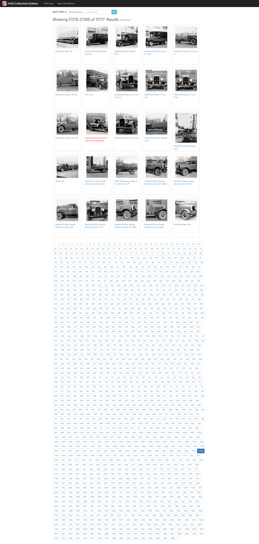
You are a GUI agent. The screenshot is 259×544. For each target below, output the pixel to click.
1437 (106, 529)
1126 (139, 460)
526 (106, 340)
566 (62, 350)
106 (169, 258)
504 (121, 336)
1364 (186, 510)
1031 (63, 441)
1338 (148, 506)
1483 (136, 538)
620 (111, 359)
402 (62, 317)
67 (104, 253)
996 (114, 432)
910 (160, 414)
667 (114, 368)
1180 (70, 474)
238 (87, 285)
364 (126, 308)
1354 (114, 510)
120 (103, 262)
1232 (141, 483)
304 (202, 294)
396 (176, 313)
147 (117, 267)
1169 (141, 469)
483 (132, 331)
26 (183, 244)
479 (106, 331)
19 (146, 244)
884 (144, 409)
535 (164, 340)
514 (184, 336)
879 (111, 409)
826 (68, 400)
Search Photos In (60, 11)
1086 (157, 451)
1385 (183, 515)
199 (143, 276)
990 (75, 432)
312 (99, 299)
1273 (135, 492)
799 (202, 391)
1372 (91, 515)
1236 (169, 483)
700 (179, 372)
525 (100, 340)
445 (184, 322)
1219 (197, 478)
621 (117, 359)
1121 (104, 460)
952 (127, 423)
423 (196, 317)
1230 (127, 483)
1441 (135, 529)
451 (75, 327)
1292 (121, 497)
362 (113, 308)
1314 (127, 501)
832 (107, 400)
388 (125, 313)
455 (100, 327)
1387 (197, 515)
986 (197, 428)
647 (133, 363)
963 (199, 423)
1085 (149, 451)
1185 (105, 474)
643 (107, 363)
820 (183, 395)
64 (88, 253)
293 (132, 294)
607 (179, 354)
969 (88, 428)
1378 (133, 515)
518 (55, 340)
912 (172, 414)
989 (68, 432)
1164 (105, 469)
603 (153, 354)
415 (145, 317)
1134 (194, 460)
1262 (56, 492)
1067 (173, 446)
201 (156, 276)
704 (55, 377)
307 (68, 299)
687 (94, 372)
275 (169, 290)
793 (163, 391)
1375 (112, 515)
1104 (135, 455)
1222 (70, 483)
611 (55, 359)
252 (176, 285)
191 (93, 276)
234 (61, 285)
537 (176, 340)
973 (113, 428)
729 (62, 382)
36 (87, 248)
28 (193, 244)
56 (195, 248)
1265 (78, 492)
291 (119, 294)
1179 (63, 474)
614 (73, 359)
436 (126, 322)
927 (119, 418)
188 (74, 276)
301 (183, 294)
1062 (137, 446)
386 (112, 313)
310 (87, 299)
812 (133, 395)
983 (177, 428)
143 (92, 267)
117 (85, 262)
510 (160, 336)
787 (125, 391)
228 (173, 281)
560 (173, 345)
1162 (91, 469)
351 (195, 304)
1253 (142, 487)
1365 (193, 510)
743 (149, 382)
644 (113, 363)
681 (55, 372)
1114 (56, 460)
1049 (194, 441)
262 (87, 290)
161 (55, 271)
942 (62, 423)
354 (62, 308)
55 (190, 248)
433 (106, 322)
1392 (85, 520)
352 (201, 304)
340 (124, 304)
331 (68, 304)
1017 (112, 437)
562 (186, 345)
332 (74, 304)
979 (151, 428)
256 (201, 285)
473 (68, 331)
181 (179, 271)
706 (68, 377)
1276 (156, 492)
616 (86, 359)
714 (118, 377)
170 (111, 271)
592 (82, 354)
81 (179, 253)
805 (88, 395)
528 (119, 340)
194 (111, 276)
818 (170, 395)
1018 (119, 437)
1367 (56, 515)
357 (81, 308)
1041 (135, 441)
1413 (84, 524)
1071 (202, 446)
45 (135, 248)
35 (82, 248)
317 (130, 299)
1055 (85, 446)
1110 (178, 455)
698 (166, 372)
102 (144, 258)
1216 (176, 478)
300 (177, 294)
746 (168, 382)
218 (111, 281)
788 (132, 391)
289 (106, 294)
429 (81, 322)
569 (82, 350)
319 (143, 299)
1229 (120, 483)
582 (165, 350)
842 (171, 400)
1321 (176, 501)
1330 (92, 506)
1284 (63, 497)
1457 (99, 533)
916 (197, 414)
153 (155, 267)
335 (93, 304)
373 (182, 308)
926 (113, 418)
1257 (171, 487)
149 (130, 267)
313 (106, 299)
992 (88, 432)
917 (55, 418)
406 (88, 317)
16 (130, 244)
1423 (156, 524)
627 (155, 359)
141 (80, 267)
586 (191, 350)
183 (191, 271)
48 (152, 248)
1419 (127, 524)
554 (134, 345)
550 (108, 345)
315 (118, 299)
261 (81, 290)
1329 (84, 506)
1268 (99, 492)
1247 (99, 487)
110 (194, 258)
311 (94, 299)
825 (62, 400)
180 (173, 271)
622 (123, 359)
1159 (70, 469)
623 (129, 359)
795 (176, 391)
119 (97, 262)
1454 (77, 533)
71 (126, 253)
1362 (171, 510)
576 (126, 350)
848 (62, 405)
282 (61, 294)
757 (87, 386)
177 (154, 271)
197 (131, 276)
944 (75, 423)
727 (199, 377)
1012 (77, 437)
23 (167, 244)
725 (186, 377)
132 (177, 262)
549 (101, 345)
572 (101, 350)
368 (151, 308)
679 (190, 368)
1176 (189, 469)
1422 (149, 524)
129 (159, 262)
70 (121, 253)
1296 (150, 497)
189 (80, 276)
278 (188, 290)
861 (147, 405)
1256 (164, 487)
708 (81, 377)
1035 (92, 441)
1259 (186, 487)
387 (118, 313)
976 (132, 428)
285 (81, 294)
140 (74, 267)
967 (75, 428)
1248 (106, 487)
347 (169, 304)
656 (192, 363)
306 (62, 299)
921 (81, 418)
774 (195, 386)
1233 (148, 483)
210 (62, 281)
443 (171, 322)
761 (113, 386)
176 (148, 271)
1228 (113, 483)
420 (177, 317)
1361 (164, 510)
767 (151, 386)
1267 (92, 492)
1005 (177, 432)
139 (67, 267)
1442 (143, 529)
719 (149, 377)
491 (185, 331)
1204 (92, 478)
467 (178, 327)
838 (145, 400)
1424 (163, 524)
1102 (121, 455)
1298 (164, 497)
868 (192, 405)
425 (55, 322)
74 (142, 253)
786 (119, 391)
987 (55, 432)
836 (132, 400)
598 (121, 354)
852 (88, 405)
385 (106, 313)
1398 (128, 520)
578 (139, 350)
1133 (187, 460)
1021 (140, 437)
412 (126, 317)
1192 (155, 474)
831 (100, 400)
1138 (70, 464)
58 (55, 253)
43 (125, 248)
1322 (183, 501)
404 (75, 317)
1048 (187, 441)
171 (118, 271)
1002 (155, 432)
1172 (161, 469)
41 (114, 248)
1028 (191, 437)
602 (147, 354)
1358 (143, 510)
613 (67, 359)
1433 (77, 529)
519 (61, 340)
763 (126, 386)
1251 (128, 487)
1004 (170, 432)
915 (191, 414)
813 (139, 395)
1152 (168, 464)
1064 (151, 446)
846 (197, 400)
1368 (63, 515)
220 (123, 281)
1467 (172, 533)
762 (119, 386)
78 (163, 253)
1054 (78, 446)
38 (98, 248)
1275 (149, 492)
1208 (121, 478)
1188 (126, 474)
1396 (114, 520)
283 (68, 294)
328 (199, 299)
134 (189, 262)
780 (81, 391)
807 (101, 395)
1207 (113, 478)
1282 (199, 492)
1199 (56, 478)
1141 (91, 464)
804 (81, 395)
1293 (128, 497)
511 (166, 336)
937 (183, 418)
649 (146, 363)
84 (195, 253)
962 (192, 423)
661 (75, 368)
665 (101, 368)
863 (160, 405)
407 (94, 317)
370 (164, 308)
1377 (126, 515)
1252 (135, 487)
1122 (111, 460)
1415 (99, 524)
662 (81, 368)
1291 (114, 497)
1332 (106, 506)
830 (94, 400)
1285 (71, 497)
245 (131, 285)
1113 (198, 455)
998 (127, 432)
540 (196, 340)
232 (198, 281)
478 (100, 331)
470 (198, 327)
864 (166, 405)
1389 (63, 520)
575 (120, 350)
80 (174, 253)
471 (55, 331)
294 (138, 294)
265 (106, 290)
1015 (98, 437)
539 (189, 340)
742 (143, 382)
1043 (150, 441)
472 (61, 331)
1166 (120, 469)
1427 (185, 524)
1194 (169, 474)
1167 (126, 469)
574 (113, 350)
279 (195, 290)
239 (93, 285)
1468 (179, 533)
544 (68, 345)
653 (172, 363)
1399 (135, 520)
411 (120, 317)
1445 (165, 529)
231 (192, 281)
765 (138, 386)
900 (95, 414)
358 (87, 308)
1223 (77, 483)
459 (126, 327)
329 (55, 304)
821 (190, 395)
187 (68, 276)
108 (181, 258)
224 (148, 281)
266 (113, 290)
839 (152, 400)
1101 (114, 455)
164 (74, 271)
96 (110, 258)
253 (182, 285)
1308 (85, 501)
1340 (162, 506)
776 (55, 391)
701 (186, 372)
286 (87, 294)
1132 (180, 460)
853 (94, 405)
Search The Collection (66, 3)
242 (112, 285)
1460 (121, 533)
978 (145, 428)
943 (68, 423)
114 (67, 262)
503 (114, 336)
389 (131, 313)
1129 (159, 460)
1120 (97, 460)
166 (86, 271)
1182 (84, 474)
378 (61, 313)
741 (137, 382)
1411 (70, 524)
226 (161, 281)
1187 (119, 474)
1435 (92, 529)
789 (138, 391)
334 (86, 304)
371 (170, 308)
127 (146, 262)
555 (140, 345)
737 (112, 382)
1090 (186, 451)
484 (139, 331)
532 (144, 340)
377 (55, 313)
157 (180, 267)
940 (202, 418)
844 (184, 400)
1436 (99, 529)
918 (61, 418)
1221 (63, 483)
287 (94, 294)
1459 (114, 533)
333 (80, 304)
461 (139, 327)
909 (153, 414)
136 (201, 262)
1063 (144, 446)
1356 (128, 510)
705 (62, 377)
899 (88, 414)
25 (177, 244)
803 (75, 395)
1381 (154, 515)
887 (164, 409)
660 (69, 368)
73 (136, 253)
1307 (78, 501)
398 (189, 313)
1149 (147, 464)
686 (88, 372)
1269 (107, 492)
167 (93, 271)
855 (108, 405)
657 (198, 363)
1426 (178, 524)
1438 (114, 529)
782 (93, 391)
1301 (186, 497)
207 (194, 276)
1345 (198, 506)
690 (114, 372)
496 (69, 336)
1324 (197, 501)
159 (192, 267)
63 (82, 253)
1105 (143, 455)
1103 (128, 455)
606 (173, 354)
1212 (149, 478)
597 (114, 354)
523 (87, 340)
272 (151, 290)
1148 (140, 464)
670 (134, 368)
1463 (143, 533)
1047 (179, 441)
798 (195, 391)
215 (92, 281)
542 (55, 345)
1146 (126, 464)
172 (123, 271)
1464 (150, 533)
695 (147, 372)
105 (163, 258)
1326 (63, 506)
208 (200, 276)
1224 (84, 483)
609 (193, 354)
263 (93, 290)
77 (158, 253)
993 (94, 432)
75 (147, 253)
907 (140, 414)
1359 (150, 510)
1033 (77, 441)
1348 (71, 510)
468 (185, 327)
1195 (176, 474)
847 (55, 405)
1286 (78, 497)
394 (163, 313)
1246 (92, 487)
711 (100, 377)
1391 (78, 520)
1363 (178, 510)
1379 (140, 515)
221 (129, 281)
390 (138, 313)
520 (68, 340)
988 (62, 432)
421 (183, 317)
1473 (63, 538)
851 (82, 405)
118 (91, 262)
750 (193, 382)
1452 (63, 533)
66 (99, 253)
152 (148, 267)
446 (191, 322)
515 (190, 336)
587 (198, 350)
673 (152, 368)
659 (62, 368)
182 (185, 271)
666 (108, 368)
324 (174, 299)
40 (108, 248)
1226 (98, 483)
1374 (105, 515)
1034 (85, 441)
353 (55, 308)
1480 (114, 538)
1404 (172, 520)
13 (114, 244)
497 (75, 336)
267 (119, 290)
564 (199, 345)
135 (195, 262)
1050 (202, 441)
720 (155, 377)
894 (55, 414)
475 (81, 331)
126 (140, 262)
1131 (173, 460)
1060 (122, 446)
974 (119, 428)
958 (166, 423)
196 (124, 276)
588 (55, 354)
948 (101, 423)
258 (62, 290)
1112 (191, 455)
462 (145, 327)
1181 (77, 474)
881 (124, 409)
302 (189, 294)
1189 (134, 474)
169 (105, 271)
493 (198, 331)
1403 (164, 520)
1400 (143, 520)
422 (189, 317)
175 (142, 271)
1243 (70, 487)
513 (178, 336)
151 (143, 267)
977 (138, 428)
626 (149, 359)
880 (118, 409)
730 (68, 382)
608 (186, 354)
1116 (69, 460)
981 (164, 428)
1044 (157, 441)
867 (186, 405)
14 (119, 244)
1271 (121, 492)
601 (140, 354)
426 (62, 322)
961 (186, 423)
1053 (70, 446)
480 (113, 331)
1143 (105, 464)
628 (162, 359)
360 (100, 308)
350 (188, 304)
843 (177, 400)
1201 (70, 478)
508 (147, 336)
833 (113, 400)
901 (101, 414)
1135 (201, 460)
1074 (70, 451)
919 (68, 418)
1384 (176, 515)
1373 (98, 515)
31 (60, 248)
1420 (134, 524)
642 (100, 363)
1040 (128, 441)
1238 (183, 483)
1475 (78, 538)
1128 (152, 460)
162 (61, 271)
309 (81, 299)
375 (194, 308)
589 (62, 354)
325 (180, 299)
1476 (85, 538)
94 (99, 258)
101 (138, 258)
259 (68, 290)
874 (80, 409)
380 (74, 313)
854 (101, 405)
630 (175, 359)
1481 (121, 538)
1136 (56, 464)
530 (132, 340)
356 (75, 308)
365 (132, 308)
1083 (135, 451)
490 (178, 331)
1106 (150, 455)
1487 (165, 538)
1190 (141, 474)
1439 (121, 529)
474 (74, 331)
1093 (56, 455)
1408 (201, 520)
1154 (182, 464)
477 (93, 331)
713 (112, 377)
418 (164, 317)
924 (100, 418)
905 (127, 414)
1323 (190, 501)
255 (195, 285)
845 (190, 400)
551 (114, 345)
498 (82, 336)
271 (145, 290)
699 (173, 372)
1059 (115, 446)
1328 (77, 506)
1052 (63, 446)
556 (147, 345)
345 (156, 304)
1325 (56, 506)
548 (95, 345)
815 (152, 395)
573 (107, 350)
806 (94, 395)
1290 (107, 497)
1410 (63, 524)
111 (200, 258)
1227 (105, 483)
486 (152, 331)
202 (162, 276)
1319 (162, 501)
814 (145, 395)
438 (139, 322)
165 (80, 271)
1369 (70, 515)
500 (95, 336)
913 (178, 414)
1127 (145, 460)
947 (94, 423)
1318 (155, 501)
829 (88, 400)
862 (153, 405)
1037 (106, 441)
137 (55, 267)
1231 (134, 483)
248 (150, 285)
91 (83, 258)
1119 (90, 460)
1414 (91, 524)
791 (151, 391)
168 (99, 271)
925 (106, 418)
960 (179, 423)
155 (167, 267)
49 (157, 248)
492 (191, 331)
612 (61, 359)
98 (121, 258)
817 (164, 395)
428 (75, 322)
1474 (70, 538)
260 (75, 290)
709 (87, 377)
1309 (92, 501)
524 (93, 340)
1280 (185, 492)
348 (175, 304)
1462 (135, 533)
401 (55, 317)
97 (115, 258)
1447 (179, 529)
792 (157, 391)
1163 (98, 469)
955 (147, 423)
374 (188, 308)
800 (55, 395)
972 (107, 428)
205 (181, 276)
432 (100, 322)
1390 (71, 520)
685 (81, 372)
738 (118, 382)
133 (183, 262)
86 (55, 258)
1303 (200, 497)
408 (101, 317)
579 (146, 350)
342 (137, 304)
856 (114, 405)
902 (108, 414)
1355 (121, 510)
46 (141, 248)
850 (75, 405)
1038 (114, 441)
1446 (172, 529)
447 (197, 322)
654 (179, 363)
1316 (141, 501)
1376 (119, 515)
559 (166, 345)
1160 (77, 469)
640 (88, 363)
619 (104, 359)
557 (153, 345)
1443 (150, 529)
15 (125, 244)
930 (138, 418)
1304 (56, 501)
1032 (70, 441)
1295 (143, 497)
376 (201, 308)
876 (93, 409)
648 (140, 363)
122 (116, 262)
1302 (193, 497)
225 (154, 281)
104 (156, 258)
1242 (63, 487)
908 (147, 414)
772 (183, 386)
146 (111, 267)
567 (68, 350)
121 (110, 262)
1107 (157, 455)
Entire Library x (76, 12)
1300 (179, 497)
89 (72, 258)
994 (101, 432)
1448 (187, 529)
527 (112, 340)
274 (163, 290)
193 (105, 276)
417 (158, 317)
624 (136, 359)
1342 (177, 506)
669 (127, 368)
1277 (163, 492)
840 (158, 400)
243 (118, 285)
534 (157, 340)
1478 (99, 538)
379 (68, 313)
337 (105, 304)
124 (128, 262)
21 (156, 244)
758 (94, 386)
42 (119, 248)
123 (122, 262)
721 (162, 377)
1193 (162, 474)
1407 (194, 520)
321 (155, 299)
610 (199, 354)
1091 (193, 451)
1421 (141, 524)
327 (193, 299)
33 (71, 248)
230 (186, 281)
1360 (157, 510)
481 (119, 331)
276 (176, 290)
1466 (165, 533)
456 (107, 327)
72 (131, 253)
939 (196, 418)
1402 (157, 520)
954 (140, 423)
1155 (190, 464)
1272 (128, 492)
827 (75, 400)
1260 (193, 487)
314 (112, 299)
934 (164, 418)
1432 (70, 529)
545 (75, 345)
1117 (76, 460)
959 (173, 423)
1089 (179, 451)
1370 (77, 515)
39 (103, 248)
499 (88, 336)
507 (140, 336)
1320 (169, 501)
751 (200, 382)
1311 (106, 501)
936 (177, 418)
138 (61, 267)
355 (68, 308)
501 (101, 336)
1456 (92, 533)
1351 (92, 510)
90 (77, 258)
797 (189, 391)
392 (150, 313)
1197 (190, 474)
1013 (84, 437)
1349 (78, 510)
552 (120, 345)
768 (158, 386)
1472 (56, 538)
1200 (63, 478)
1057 (100, 446)
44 (130, 248)
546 (82, 345)
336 (99, 304)
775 (201, 386)
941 (55, 423)
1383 (168, 515)
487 (158, 331)
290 (113, 294)
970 (95, 428)
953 (133, 423)
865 (173, 405)
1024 (162, 437)
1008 (199, 432)
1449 (194, 529)
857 (121, 405)
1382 (161, 515)
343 (143, 304)
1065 (159, 446)
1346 (56, 510)
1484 (143, 538)
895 (62, 414)
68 (110, 253)
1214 (162, 478)
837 (139, 400)
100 (132, 258)
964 (55, 428)
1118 (83, 460)
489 (172, 331)
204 (175, 276)
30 (55, 248)
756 (81, 386)
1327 (70, 506)
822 (196, 395)
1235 (162, 483)
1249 (114, 487)
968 (82, 428)
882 (131, 409)
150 (136, 267)
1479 (107, 538)
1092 (201, 451)
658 (55, 368)
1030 (56, 441)
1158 (63, 469)
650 (153, 363)
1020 (133, 437)
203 (168, 276)
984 (183, 428)
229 (179, 281)
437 (132, 322)
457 (113, 327)
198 (137, 276)
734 (93, 382)
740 (131, 382)
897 (75, 414)
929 (132, 418)
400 (202, 313)
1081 (120, 451)
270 (138, 290)
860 (140, 405)
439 (145, 322)
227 (167, 281)
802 (68, 395)
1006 (185, 432)
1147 (133, 464)
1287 (85, 497)
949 (108, 423)
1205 (99, 478)
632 (187, 359)
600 (134, 354)
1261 (200, 487)
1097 (86, 455)
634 (200, 359)
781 (87, 391)
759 (100, 386)
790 (144, 391)
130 (165, 262)
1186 (112, 474)
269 (132, 290)
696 (153, 372)
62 (77, 253)
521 (74, 340)
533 (151, 340)
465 (165, 327)
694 (140, 372)
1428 (192, 524)
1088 (171, 451)
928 (125, 418)
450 (69, 327)
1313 (120, 501)
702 (192, 372)
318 (136, 299)
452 (81, 327)
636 (62, 363)
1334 (120, 506)
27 (188, 244)
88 (66, 258)
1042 (143, 441)
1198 (197, 474)
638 (74, 363)
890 (183, 409)
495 (62, 336)
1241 (56, 487)
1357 (135, 510)
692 (127, 372)
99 (126, 258)
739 (124, 382)
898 (82, 414)
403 (68, 317)
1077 (91, 451)
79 (168, 253)
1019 (126, 437)
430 (88, 322)
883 (137, 409)
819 (177, 395)
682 (62, 372)
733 (87, 382)
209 (55, 281)
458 (120, 327)
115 (73, 262)
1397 (121, 520)
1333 (113, 506)
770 (170, 386)
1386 (190, 515)
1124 (125, 460)
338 (111, 304)
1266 (85, 492)
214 (86, 281)
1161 (84, 469)
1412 (77, 524)
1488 (173, 538)
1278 (170, 492)
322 (161, 299)
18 (140, 244)
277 (182, 290)
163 (67, 271)
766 (145, 386)
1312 (113, 501)
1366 (200, 510)
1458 (106, 533)
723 (174, 377)
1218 (190, 478)
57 (201, 248)
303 (196, 294)
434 (113, 322)
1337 (141, 506)
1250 (121, 487)
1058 (107, 446)
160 (199, 267)
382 (86, 313)
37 (92, 248)
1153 (175, 464)
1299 (171, 497)
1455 (85, 533)
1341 (169, 506)
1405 (179, 520)
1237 (176, 483)
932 (151, 418)
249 (157, 285)
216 (98, 281)
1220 (56, 483)
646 (127, 363)
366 (139, 308)
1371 (84, 515)
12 (109, 244)
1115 (63, 460)
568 (75, 350)
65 (93, 253)
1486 (158, 538)
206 (188, 276)
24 (172, 244)
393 (157, 313)
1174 (175, 469)
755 (74, 386)
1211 (142, 478)
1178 (56, 474)
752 (55, 386)
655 (185, 363)
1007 (192, 432)
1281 (192, 492)
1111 (184, 455)
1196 (183, 474)
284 (74, 294)
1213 (155, 478)
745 (162, 382)
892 (196, 409)
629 (168, 359)
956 (153, 423)
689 (108, 372)
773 (189, 386)
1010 (63, 437)
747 (174, 382)
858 (127, 405)
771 (177, 386)
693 (133, 372)
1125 (132, 460)
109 (188, 258)
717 (137, 377)
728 (55, 382)
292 (125, 294)
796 (183, 391)
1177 (196, 469)
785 (112, 391)
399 (195, 313)
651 (159, 363)
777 (62, 391)
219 (117, 281)
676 (171, 368)
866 (179, 405)
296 (151, 294)
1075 (77, 451)
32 (66, 248)
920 (74, 418)
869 (199, 405)
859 (134, 405)
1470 (194, 533)
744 (155, 382)
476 (87, 331)
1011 (70, 437)
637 (68, 363)
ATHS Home (49, 3)
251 (170, 285)
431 (94, 322)
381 (80, 313)
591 (75, 354)
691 (121, 372)
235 (68, 285)
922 (87, 418)
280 (201, 290)
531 (138, 340)
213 (80, 281)
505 (127, 336)
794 (170, 391)
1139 (77, 464)
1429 (199, 524)
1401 (150, 520)
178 (160, 271)
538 (183, 340)
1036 (99, 441)
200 (149, 276)
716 (131, 377)
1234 (155, 483)
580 (152, 350)
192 (99, 276)
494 (55, 336)
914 (185, 414)
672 (146, 368)
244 (125, 285)
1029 (198, 437)
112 (55, 262)
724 (180, 377)
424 (202, 317)
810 (120, 395)
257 (55, 290)
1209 (128, 478)
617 (92, 359)
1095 (71, 455)
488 (165, 331)
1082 (127, 451)
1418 (120, 524)
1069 (188, 446)
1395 (107, 520)
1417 (113, 524)
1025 (169, 437)
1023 (154, 437)
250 (163, 285)
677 (177, 368)
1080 (113, 451)
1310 (99, 501)
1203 (84, 478)
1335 (127, 506)
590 (69, 354)
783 (99, 391)
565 (55, 350)
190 (87, 276)
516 (196, 336)
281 (55, 294)
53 (179, 248)
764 (132, 386)
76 (152, 253)
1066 (166, 446)
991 (81, 432)
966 (69, 428)
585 (185, 350)
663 (88, 368)
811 (127, 395)
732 (80, 382)
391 (144, 313)
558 (160, 345)
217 (105, 281)
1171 (154, 469)
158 (186, 267)
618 (98, 359)
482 (126, 331)
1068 (181, 446)
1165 (112, 469)
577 (133, 350)
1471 (201, 533)
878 (105, 409)
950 (114, 423)
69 (115, 253)
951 (121, 423)
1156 (197, 464)
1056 (93, 446)
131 (171, 262)
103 (150, 258)
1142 (98, 464)
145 (105, 267)
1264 (70, 492)
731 (74, 382)
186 (62, 276)
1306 (71, 501)
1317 (148, 501)
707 (75, 377)
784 (106, 391)
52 (174, 248)
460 (133, 327)
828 (81, 400)
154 (161, 267)
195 (118, 276)
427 (68, 322)
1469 (187, 533)
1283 (56, 497)
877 (99, 409)
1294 (135, 497)
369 (158, 308)
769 (164, 386)
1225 (91, 483)
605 (166, 354)
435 (119, 322)
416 (151, 317)
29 (199, 244)
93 (93, 258)
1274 (142, 492)
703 (198, 372)
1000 (141, 432)
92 (88, 258)
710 (94, 377)
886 (157, 409)
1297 (157, 497)
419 (170, 317)
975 (126, 428)
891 (190, 409)
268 (125, 290)
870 (55, 409)
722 (168, 377)
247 (144, 285)
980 (157, 428)
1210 (135, 478)
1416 (106, 524)
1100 (108, 455)
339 (118, 304)
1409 (56, 524)
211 (68, 281)
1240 (198, 483)
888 (170, 409)
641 (94, 363)
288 (100, 294)
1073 (63, 451)
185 (55, 276)
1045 (165, 441)
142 (86, 267)
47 (146, 248)
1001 (148, 432)
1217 (183, 478)
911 (166, 414)
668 (121, 368)
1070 (195, 446)
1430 (56, 529)
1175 (182, 469)
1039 (121, 441)
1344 (191, 506)
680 (196, 368)
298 (164, 294)
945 (81, 423)
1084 (142, 451)
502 (108, 336)
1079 (106, 451)
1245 (85, 487)
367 (145, 308)
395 (170, 313)
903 (114, 414)
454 (94, 327)
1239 (190, 483)
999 (134, 432)
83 (190, 253)
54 (184, 248)
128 (152, 262)
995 (108, 432)
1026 (176, 437)
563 (192, 345)
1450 (202, 529)
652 (166, 363)
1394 (99, 520)
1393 (92, 520)
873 (74, 409)
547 (88, 345)
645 (120, 363)
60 (66, 253)
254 (188, 285)
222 (135, 281)
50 (163, 248)
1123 (118, 460)
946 (88, 423)
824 (55, 400)
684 (75, 372)
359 (94, 308)
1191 (148, 474)
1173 (168, 469)
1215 (169, 478)
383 (93, 313)
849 (69, 405)
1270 (114, 492)
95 (104, 258)
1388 (56, 520)
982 (170, 428)
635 (55, 363)
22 (161, 244)
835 (126, 400)
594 (95, 354)
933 (157, 418)
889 (177, 409)
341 (131, 304)
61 (72, 253)
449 (62, 327)
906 (134, 414)
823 (202, 395)
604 (160, 354)
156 (174, 267)
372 (176, 308)
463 (152, 327)
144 (98, 267)
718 (143, 377)
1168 (134, 469)
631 (181, 359)
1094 (64, 455)
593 (88, 354)
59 (61, 253)
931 (145, 418)
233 (55, 285)
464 (158, 327)
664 (94, 368)
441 (158, 322)
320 (149, 299)
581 (159, 350)
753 (62, 386)
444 (178, 322)
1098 (93, 455)
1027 (183, 437)
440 (152, 322)
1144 (112, 464)
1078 (98, 451)
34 (76, 248)
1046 (172, 441)
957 (160, 423)
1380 (147, 515)
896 (69, 414)
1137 (63, 464)
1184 (98, 474)
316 (124, 299)
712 (106, 377)
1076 (84, 451)
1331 (98, 506)
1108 (164, 455)
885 (151, 409)
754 (68, 386)
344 (150, 304)
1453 (70, 533)
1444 (157, 529)
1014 (91, 437)
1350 (85, 510)
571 (94, 350)
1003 (163, 432)
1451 (56, 533)
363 (119, 308)
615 (80, 359)
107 (175, 258)
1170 (148, 469)
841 (164, 400)
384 (99, 313)
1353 (106, 510)
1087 (164, 451)
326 (186, 299)
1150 (154, 464)
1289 (99, 497)
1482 (128, 538)
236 (74, 285)
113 (61, 262)
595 (101, 354)
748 (180, 382)
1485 (151, 538)
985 (190, 428)
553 (127, 345)
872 (68, 409)
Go (114, 12)
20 (151, 244)
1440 (128, 529)
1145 (119, 464)
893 (203, 409)
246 (137, 285)
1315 (134, 501)
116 (79, 262)
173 (130, 271)
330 (62, 304)
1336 (134, 506)
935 (170, 418)
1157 (56, 469)
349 (182, 304)
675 (165, 368)
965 (62, 428)
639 (81, 363)
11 (104, 244)
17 (135, 244)
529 (125, 340)
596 (108, 354)
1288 (92, 497)
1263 (63, 492)
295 (145, 294)
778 (68, 391)
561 (179, 345)
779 (74, 391)
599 (127, 354)
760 (107, 386)
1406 (187, 520)
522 (80, 340)
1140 (84, 464)
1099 (100, 455)
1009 (56, 437)
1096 (78, 455)
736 (105, 382)
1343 (184, 506)
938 (189, 418)
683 (68, 372)
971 (101, 428)
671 (140, 368)
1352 (99, 510)
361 (107, 308)
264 (100, 290)
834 (119, 400)
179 (166, 271)
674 (158, 368)
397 (182, 313)
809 (114, 395)
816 (158, 395)
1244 (77, 487)
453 (87, 327)
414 (139, 317)
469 (191, 327)
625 (142, 359)
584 (178, 350)
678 (184, 368)
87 (61, 258)
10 (99, 244)
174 (136, 271)
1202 (77, 478)
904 (121, 414)
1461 (128, 533)
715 (124, 377)
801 (62, 395)
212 (74, 281)
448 (55, 327)
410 (114, 317)
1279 (177, 492)
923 (93, 418)
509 (153, 336)
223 (142, 281)
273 (157, 290)
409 (107, 317)
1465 (157, 533)
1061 (129, 446)
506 (134, 336)
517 (203, 336)
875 (86, 409)
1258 (178, 487)
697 (160, 372)
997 (121, 432)
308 (74, 299)
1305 (63, 501)
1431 (63, 529)
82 (185, 253)
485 (145, 331)
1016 (105, 437)
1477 (92, 538)
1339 (155, 506)
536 (170, 340)
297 (157, 294)
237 (80, 285)
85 (201, 253)
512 (172, 336)
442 (164, 322)
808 (107, 395)
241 (106, 285)
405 (81, 317)
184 (197, 271)
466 (172, 327)
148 (123, 267)
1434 (85, 529)
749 (187, 382)
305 (55, 299)
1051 (56, 446)
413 (132, 317)
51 (168, 248)
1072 (56, 451)
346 (162, 304)
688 (101, 372)
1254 (149, 487)
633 (193, 359)
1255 (157, 487)
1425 (170, 524)
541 (202, 340)
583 (171, 350)
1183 (91, 474)
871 (62, 409)
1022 (147, 437)
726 (193, 377)
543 (62, 345)
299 (170, 294)
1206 (106, 478)
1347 (63, 510)
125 (134, 262)
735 (99, 382)
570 (88, 350)
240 (99, 285)
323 (167, 299)
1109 (171, 455)
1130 (166, 460)
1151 (161, 464)
